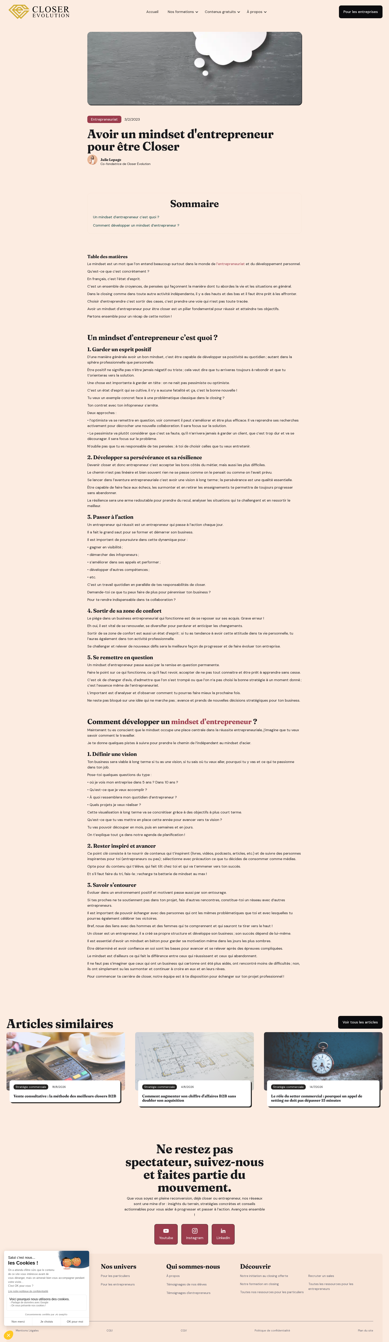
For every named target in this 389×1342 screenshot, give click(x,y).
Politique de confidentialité (272, 1330)
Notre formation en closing (259, 1284)
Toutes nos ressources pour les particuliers (272, 1292)
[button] (181, 12)
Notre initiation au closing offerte (264, 1276)
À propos (173, 1276)
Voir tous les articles (360, 1022)
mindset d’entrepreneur (211, 721)
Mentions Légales (27, 1330)
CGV (184, 1330)
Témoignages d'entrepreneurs (188, 1293)
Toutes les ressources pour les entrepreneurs (330, 1286)
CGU (110, 1330)
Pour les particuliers (115, 1276)
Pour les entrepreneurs (118, 1284)
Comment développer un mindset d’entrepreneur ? (136, 225)
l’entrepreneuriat (230, 263)
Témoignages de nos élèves (186, 1284)
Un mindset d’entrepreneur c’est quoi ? (126, 217)
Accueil (152, 11)
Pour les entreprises (360, 11)
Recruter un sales (321, 1276)
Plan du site (365, 1330)
